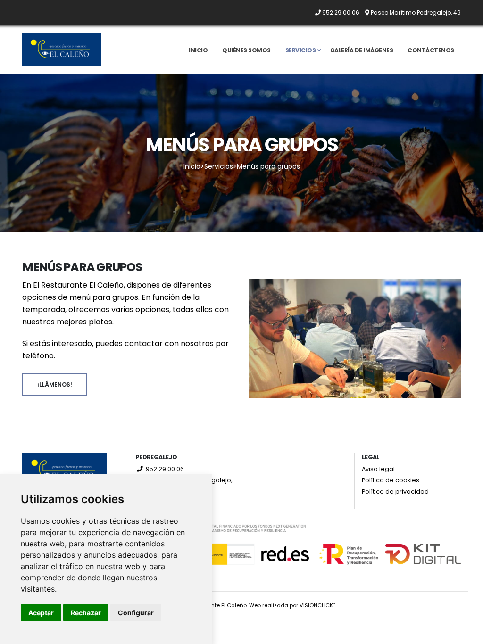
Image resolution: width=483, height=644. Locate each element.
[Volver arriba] (466, 633)
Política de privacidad (395, 491)
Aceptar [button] (41, 613)
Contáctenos (431, 50)
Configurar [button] (136, 613)
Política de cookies (390, 480)
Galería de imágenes (361, 50)
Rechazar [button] (86, 613)
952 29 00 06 (164, 469)
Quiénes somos (246, 50)
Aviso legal (378, 469)
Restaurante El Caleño (216, 605)
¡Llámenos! (54, 384)
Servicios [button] (300, 50)
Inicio (198, 50)
